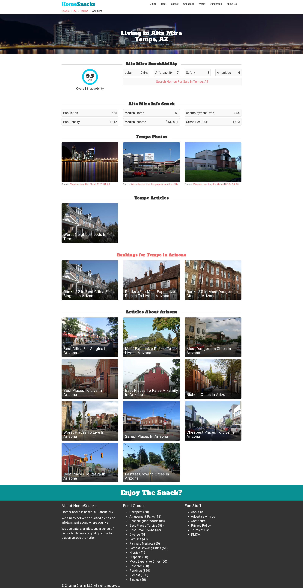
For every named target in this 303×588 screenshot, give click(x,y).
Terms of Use (200, 530)
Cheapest (136, 512)
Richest (134, 575)
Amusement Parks (142, 516)
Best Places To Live (143, 525)
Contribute (198, 521)
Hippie (134, 552)
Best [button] (163, 3)
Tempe (84, 10)
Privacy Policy (201, 525)
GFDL (176, 184)
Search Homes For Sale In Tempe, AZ (182, 82)
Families (135, 539)
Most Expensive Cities (145, 561)
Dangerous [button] (216, 3)
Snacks (78, 4)
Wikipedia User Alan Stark (82, 184)
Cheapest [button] (188, 3)
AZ (75, 10)
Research (136, 566)
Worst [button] (202, 3)
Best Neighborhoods (143, 521)
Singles (134, 580)
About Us (232, 3)
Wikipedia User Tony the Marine (208, 184)
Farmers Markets (141, 543)
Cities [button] (153, 3)
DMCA (195, 534)
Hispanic (135, 557)
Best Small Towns (141, 530)
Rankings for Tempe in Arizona (151, 255)
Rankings (135, 571)
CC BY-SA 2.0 (103, 184)
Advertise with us (203, 516)
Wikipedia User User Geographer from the (152, 184)
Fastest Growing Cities (145, 548)
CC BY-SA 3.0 (232, 184)
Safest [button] (174, 3)
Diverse (134, 534)
